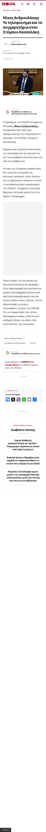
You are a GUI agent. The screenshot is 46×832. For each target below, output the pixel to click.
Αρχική (6, 10)
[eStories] (34, 4)
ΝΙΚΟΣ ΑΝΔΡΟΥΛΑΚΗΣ (14, 338)
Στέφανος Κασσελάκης (15, 343)
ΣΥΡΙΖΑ (33, 343)
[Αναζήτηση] (22, 4)
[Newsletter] (28, 4)
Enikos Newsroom (18, 44)
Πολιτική (16, 10)
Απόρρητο (5, 830)
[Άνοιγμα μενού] (41, 4)
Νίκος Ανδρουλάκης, (26, 126)
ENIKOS (9, 4)
